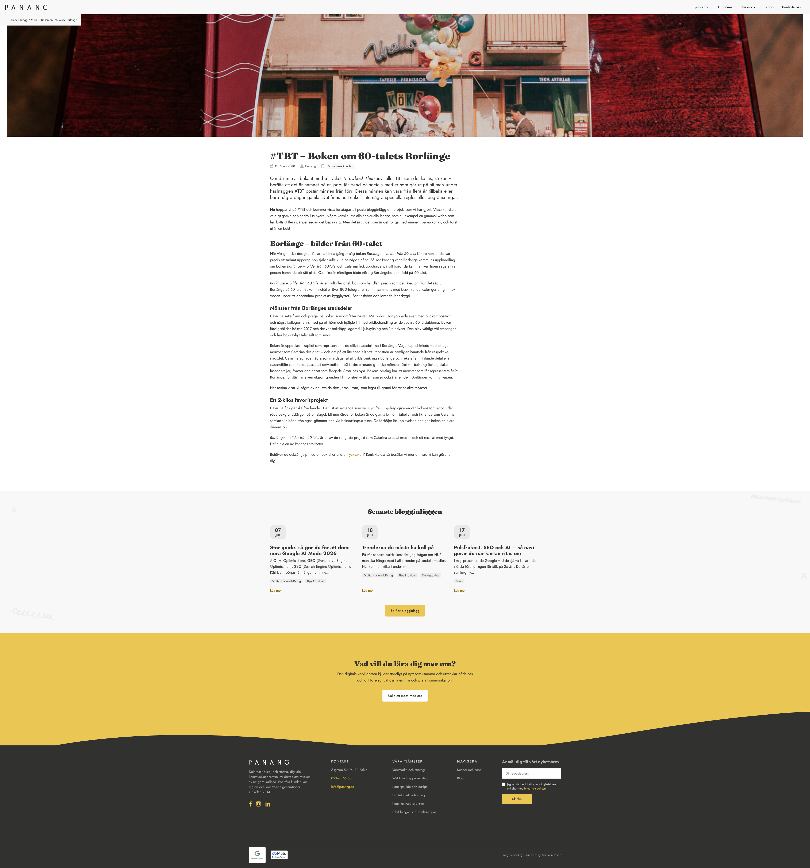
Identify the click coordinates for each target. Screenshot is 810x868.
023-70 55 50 (341, 778)
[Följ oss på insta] (258, 804)
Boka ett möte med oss (405, 695)
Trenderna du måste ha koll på (398, 547)
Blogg (769, 7)
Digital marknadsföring (408, 795)
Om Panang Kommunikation (543, 855)
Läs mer (276, 590)
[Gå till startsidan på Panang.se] (26, 7)
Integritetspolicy (512, 855)
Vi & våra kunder (340, 166)
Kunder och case (469, 769)
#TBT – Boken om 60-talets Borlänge (54, 20)
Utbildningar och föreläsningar (414, 812)
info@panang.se (342, 786)
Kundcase (724, 7)
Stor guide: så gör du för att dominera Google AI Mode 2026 (310, 550)
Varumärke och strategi (408, 769)
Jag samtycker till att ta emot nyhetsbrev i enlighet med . (532, 786)
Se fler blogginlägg (405, 610)
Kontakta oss (791, 7)
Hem (14, 20)
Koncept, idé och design (410, 786)
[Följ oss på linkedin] (267, 804)
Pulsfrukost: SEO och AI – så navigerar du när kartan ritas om (494, 550)
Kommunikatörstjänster (408, 803)
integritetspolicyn (535, 788)
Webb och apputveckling (410, 778)
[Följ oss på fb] (250, 804)
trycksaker (355, 454)
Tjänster (699, 7)
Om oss (746, 7)
